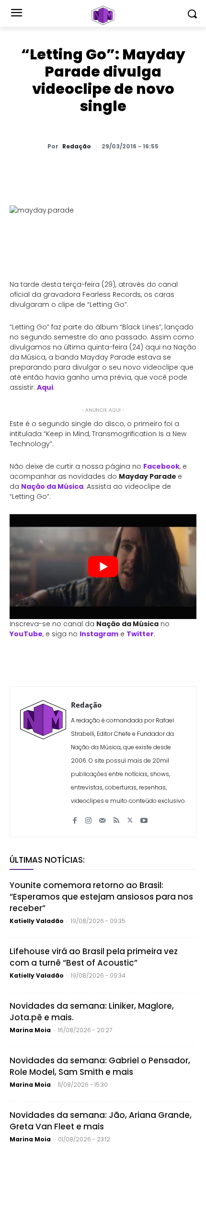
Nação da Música (52, 486)
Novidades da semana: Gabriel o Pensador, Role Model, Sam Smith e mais (100, 1066)
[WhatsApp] (49, 171)
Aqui (45, 387)
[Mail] (102, 816)
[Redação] (43, 761)
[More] (182, 171)
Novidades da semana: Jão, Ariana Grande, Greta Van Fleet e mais (101, 1120)
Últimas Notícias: (47, 860)
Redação (76, 146)
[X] (71, 171)
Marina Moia (30, 1030)
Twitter (140, 634)
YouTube (26, 634)
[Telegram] (115, 171)
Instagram (99, 634)
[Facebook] (93, 171)
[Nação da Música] (103, 15)
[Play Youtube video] (103, 566)
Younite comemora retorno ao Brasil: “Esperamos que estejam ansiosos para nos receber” (101, 896)
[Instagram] (88, 816)
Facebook (161, 466)
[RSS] (116, 816)
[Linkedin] (137, 171)
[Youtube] (144, 816)
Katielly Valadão (37, 921)
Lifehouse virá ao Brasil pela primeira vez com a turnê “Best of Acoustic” (94, 957)
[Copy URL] (159, 171)
